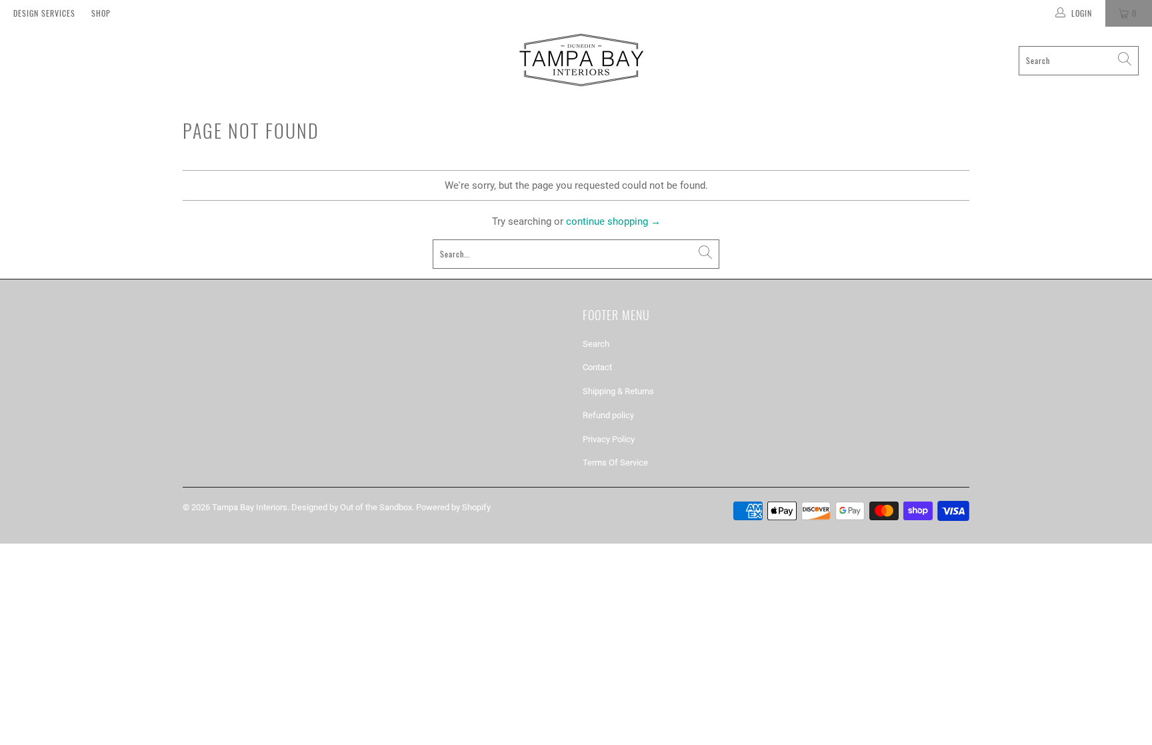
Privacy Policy (609, 439)
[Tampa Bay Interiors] (579, 60)
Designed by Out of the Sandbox (351, 507)
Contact (597, 367)
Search (596, 344)
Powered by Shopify (453, 507)
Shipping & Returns (618, 391)
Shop (101, 13)
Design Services (44, 13)
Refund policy (608, 415)
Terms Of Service (615, 463)
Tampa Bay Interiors (249, 507)
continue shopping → (613, 221)
